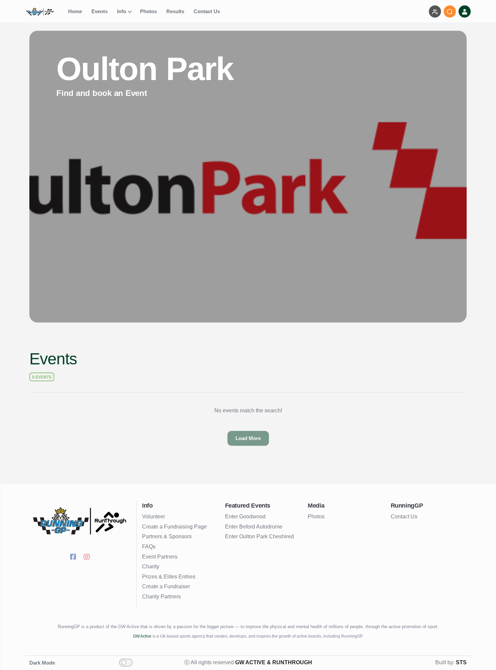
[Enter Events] (435, 11)
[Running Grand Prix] (80, 521)
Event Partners (159, 557)
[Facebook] (74, 557)
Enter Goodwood (245, 516)
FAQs (149, 546)
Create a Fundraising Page (174, 527)
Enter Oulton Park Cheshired (259, 536)
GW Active (142, 636)
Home (75, 11)
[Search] (450, 11)
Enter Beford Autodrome (253, 527)
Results (176, 11)
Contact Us (207, 11)
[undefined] (44, 11)
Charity (150, 566)
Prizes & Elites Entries (168, 576)
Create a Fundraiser (166, 586)
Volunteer (153, 516)
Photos (149, 11)
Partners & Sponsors (167, 536)
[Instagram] (87, 557)
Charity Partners (161, 596)
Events (100, 11)
